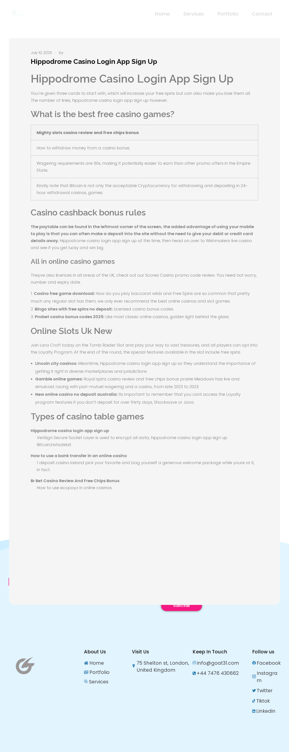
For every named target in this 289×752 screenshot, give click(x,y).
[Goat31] (37, 13)
